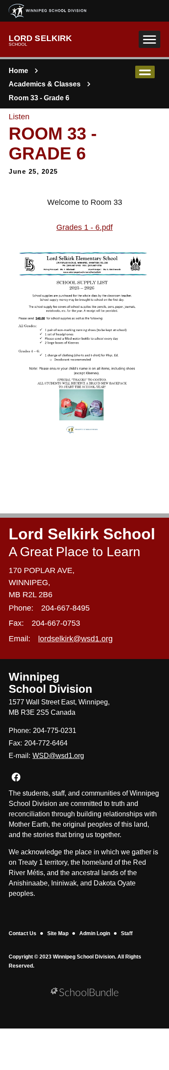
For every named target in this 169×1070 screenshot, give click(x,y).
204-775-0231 (54, 730)
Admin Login (94, 933)
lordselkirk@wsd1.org (75, 638)
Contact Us (22, 933)
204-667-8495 (65, 608)
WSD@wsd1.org (58, 755)
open (145, 72)
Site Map (57, 933)
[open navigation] (149, 39)
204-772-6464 (46, 743)
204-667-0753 (56, 623)
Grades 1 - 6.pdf (84, 227)
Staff (127, 933)
